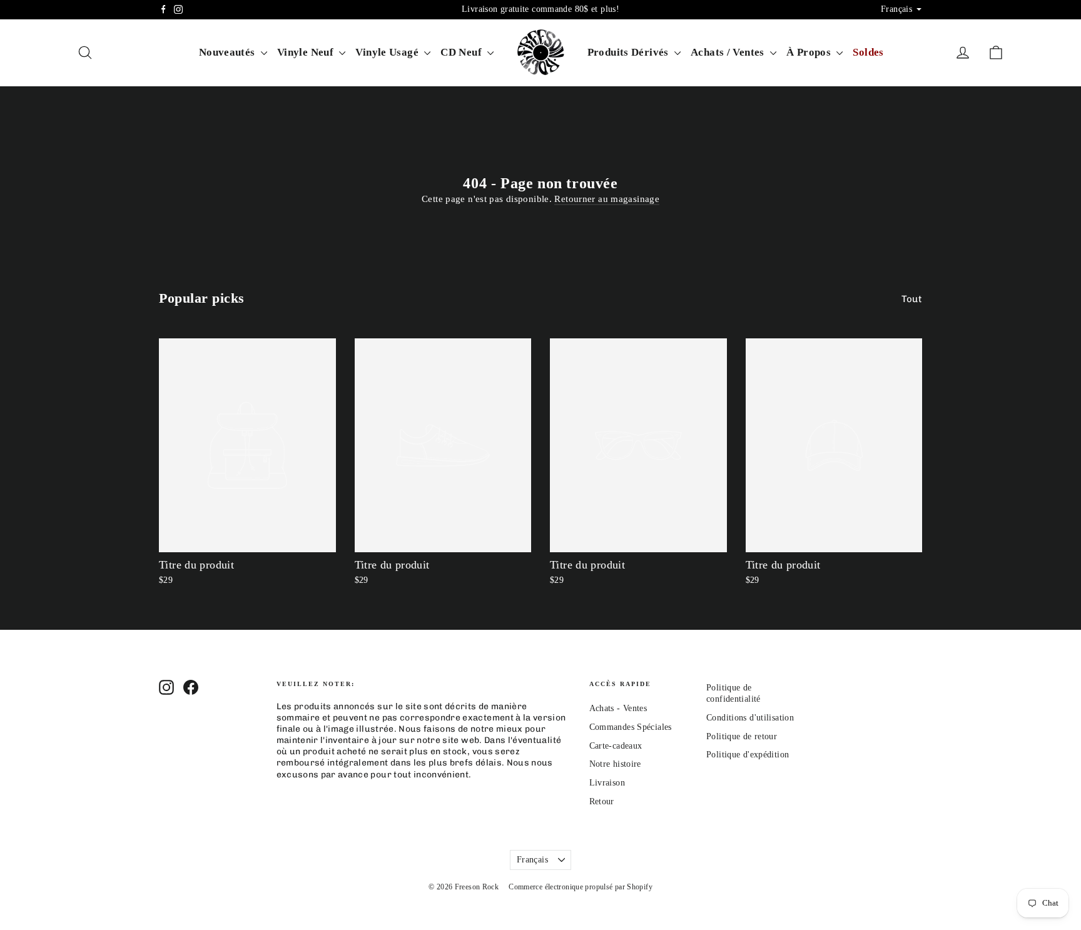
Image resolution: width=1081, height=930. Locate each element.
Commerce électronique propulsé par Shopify (580, 886)
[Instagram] (178, 9)
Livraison (607, 782)
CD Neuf (462, 52)
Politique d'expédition (747, 754)
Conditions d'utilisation (750, 717)
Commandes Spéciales (630, 727)
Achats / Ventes (729, 52)
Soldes (868, 52)
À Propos (809, 52)
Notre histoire (615, 764)
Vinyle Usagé (388, 52)
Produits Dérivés (629, 52)
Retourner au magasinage (606, 199)
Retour (601, 801)
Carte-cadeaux (615, 746)
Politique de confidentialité (733, 693)
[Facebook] (163, 9)
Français (532, 859)
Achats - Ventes (618, 708)
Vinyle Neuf (307, 52)
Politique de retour (741, 736)
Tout (912, 299)
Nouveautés (228, 52)
